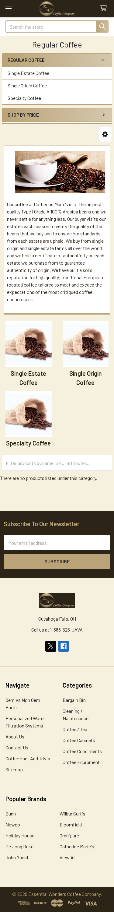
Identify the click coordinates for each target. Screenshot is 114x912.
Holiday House (19, 835)
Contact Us (16, 747)
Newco (12, 824)
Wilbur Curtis (72, 813)
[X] (50, 646)
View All (67, 857)
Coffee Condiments (82, 751)
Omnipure (69, 835)
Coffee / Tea (75, 729)
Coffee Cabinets (79, 740)
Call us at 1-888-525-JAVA (57, 629)
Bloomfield (71, 824)
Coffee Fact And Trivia (27, 758)
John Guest (17, 857)
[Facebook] (63, 646)
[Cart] (104, 8)
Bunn (10, 813)
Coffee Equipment (81, 762)
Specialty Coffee (24, 98)
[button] (105, 134)
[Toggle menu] (8, 8)
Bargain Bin (74, 700)
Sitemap (14, 769)
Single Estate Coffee (28, 73)
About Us (14, 736)
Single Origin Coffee (27, 85)
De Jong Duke (19, 846)
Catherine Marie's (77, 846)
